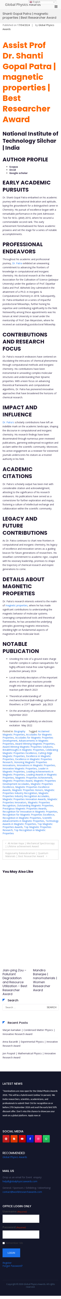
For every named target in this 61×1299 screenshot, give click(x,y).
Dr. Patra (17, 263)
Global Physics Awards (23, 4)
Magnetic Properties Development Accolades (29, 782)
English (36, 2)
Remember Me (14, 1243)
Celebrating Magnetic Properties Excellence (30, 751)
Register (7, 1262)
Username (15, 1211)
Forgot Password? (13, 1265)
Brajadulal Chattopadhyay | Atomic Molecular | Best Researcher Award (15, 980)
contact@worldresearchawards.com (22, 1191)
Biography (19, 731)
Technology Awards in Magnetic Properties (30, 822)
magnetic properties (17, 605)
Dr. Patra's (8, 422)
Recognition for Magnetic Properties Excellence (28, 814)
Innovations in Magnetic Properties (36, 765)
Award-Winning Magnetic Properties (35, 743)
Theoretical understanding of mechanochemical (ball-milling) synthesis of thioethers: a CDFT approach (33, 700)
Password (14, 1227)
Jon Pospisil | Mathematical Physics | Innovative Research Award (29, 1055)
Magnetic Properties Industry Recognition (29, 791)
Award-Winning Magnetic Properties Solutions (28, 746)
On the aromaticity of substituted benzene (32, 710)
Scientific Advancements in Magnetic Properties (27, 819)
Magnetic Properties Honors (27, 790)
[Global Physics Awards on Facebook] (30, 1139)
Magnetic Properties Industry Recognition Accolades (26, 794)
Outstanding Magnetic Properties (35, 805)
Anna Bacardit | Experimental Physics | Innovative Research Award (30, 1043)
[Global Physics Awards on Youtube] (22, 1139)
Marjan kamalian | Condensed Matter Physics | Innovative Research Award (29, 1032)
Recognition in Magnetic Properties (22, 817)
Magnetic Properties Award (17, 780)
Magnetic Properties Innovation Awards (24, 799)
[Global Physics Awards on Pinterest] (6, 1139)
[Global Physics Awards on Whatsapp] (46, 1139)
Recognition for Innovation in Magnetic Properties (30, 811)
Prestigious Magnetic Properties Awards (24, 808)
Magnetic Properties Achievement (33, 777)
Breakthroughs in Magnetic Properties (23, 749)
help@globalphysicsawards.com (20, 1181)
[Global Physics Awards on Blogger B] (14, 1139)
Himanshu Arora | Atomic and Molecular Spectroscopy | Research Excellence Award (45, 982)
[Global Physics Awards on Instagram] (38, 1139)
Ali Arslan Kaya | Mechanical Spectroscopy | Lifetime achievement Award (30, 845)
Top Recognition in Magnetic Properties (24, 831)
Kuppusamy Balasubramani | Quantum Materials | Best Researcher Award (26, 855)
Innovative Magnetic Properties (20, 768)
